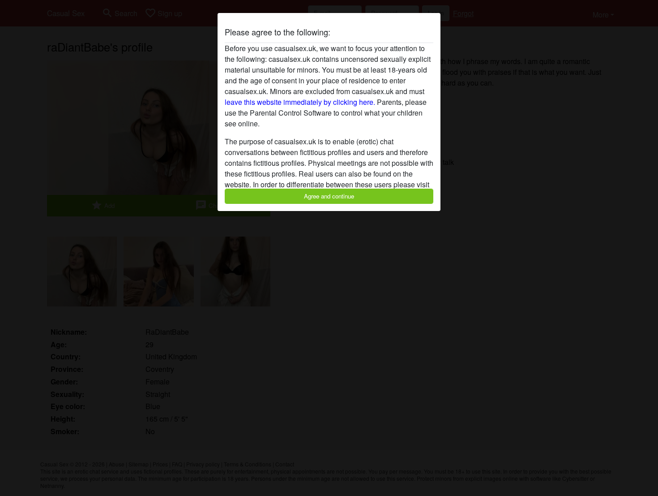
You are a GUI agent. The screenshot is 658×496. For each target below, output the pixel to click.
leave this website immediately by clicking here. (300, 102)
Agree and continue (329, 196)
